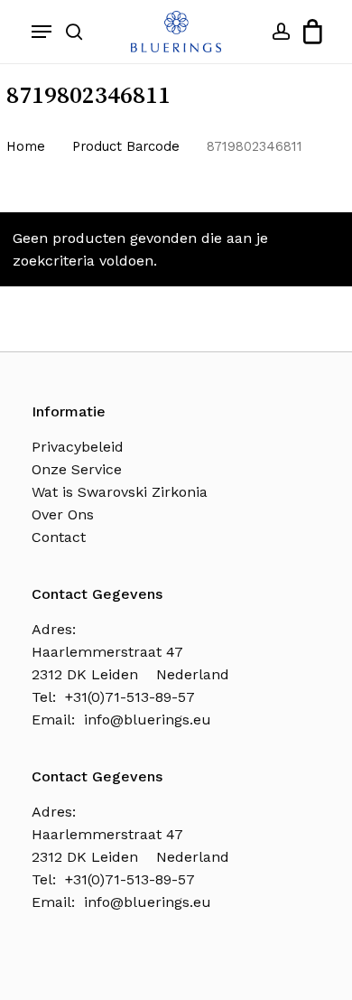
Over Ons (63, 514)
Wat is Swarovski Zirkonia (120, 491)
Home (25, 146)
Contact (59, 537)
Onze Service (77, 469)
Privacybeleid (78, 446)
